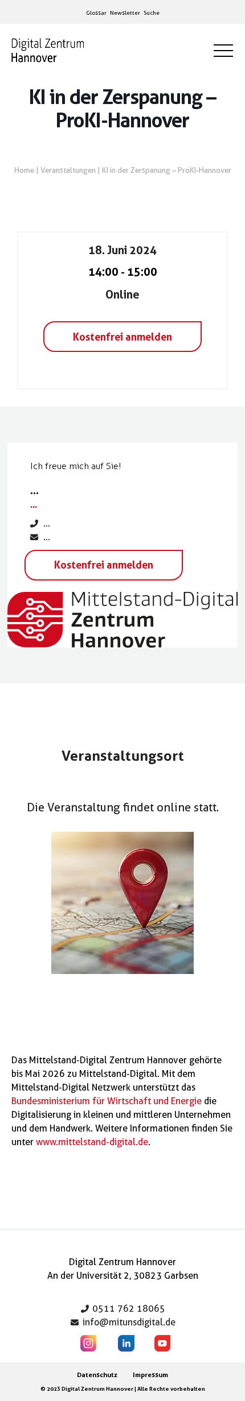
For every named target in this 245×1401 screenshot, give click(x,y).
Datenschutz (97, 1374)
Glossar (96, 12)
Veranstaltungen (68, 170)
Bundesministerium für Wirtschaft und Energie (106, 1101)
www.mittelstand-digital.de (92, 1142)
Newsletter (125, 12)
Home (24, 170)
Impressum (150, 1374)
